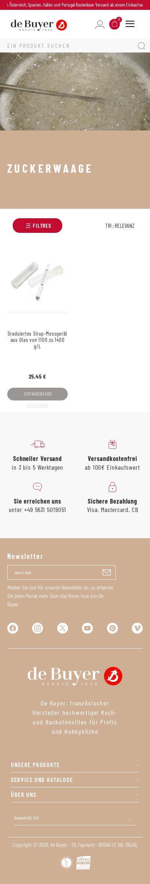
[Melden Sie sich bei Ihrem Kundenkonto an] (100, 24)
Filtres (42, 225)
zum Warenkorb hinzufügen (38, 395)
